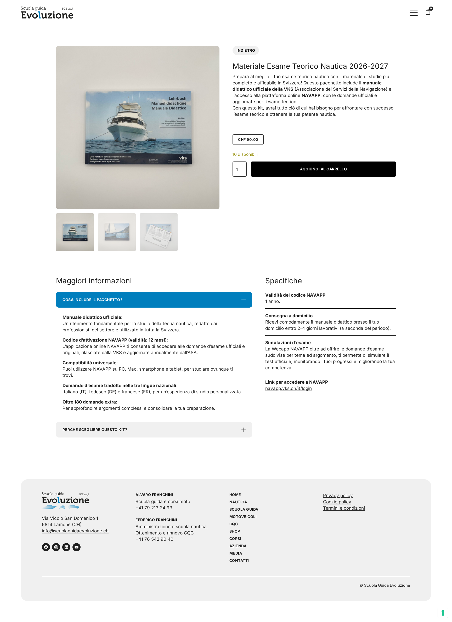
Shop (234, 531)
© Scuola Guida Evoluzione (384, 585)
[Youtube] (76, 547)
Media (235, 553)
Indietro (245, 50)
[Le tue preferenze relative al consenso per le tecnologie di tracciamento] (443, 613)
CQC (233, 524)
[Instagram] (56, 547)
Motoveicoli (243, 516)
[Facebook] (46, 547)
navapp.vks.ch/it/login (288, 388)
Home (235, 494)
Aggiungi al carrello (323, 169)
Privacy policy (338, 495)
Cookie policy (337, 501)
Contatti (239, 560)
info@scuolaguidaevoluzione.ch (75, 530)
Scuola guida (243, 509)
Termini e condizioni (344, 508)
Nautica (238, 502)
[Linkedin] (66, 547)
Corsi (235, 538)
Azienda (238, 546)
